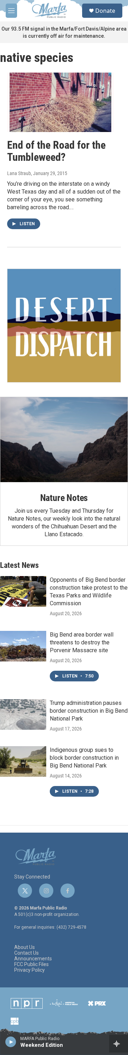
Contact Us (26, 953)
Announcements (33, 958)
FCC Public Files (31, 964)
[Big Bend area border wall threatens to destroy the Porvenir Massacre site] (23, 646)
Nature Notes (64, 497)
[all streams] (118, 1044)
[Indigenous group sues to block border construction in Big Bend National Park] (23, 761)
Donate (105, 10)
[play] (10, 1041)
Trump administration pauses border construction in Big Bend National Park (89, 711)
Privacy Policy (29, 970)
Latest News (19, 565)
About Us (24, 947)
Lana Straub (19, 173)
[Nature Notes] (64, 439)
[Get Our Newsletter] (64, 325)
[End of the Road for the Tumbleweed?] (60, 102)
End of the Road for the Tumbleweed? (56, 151)
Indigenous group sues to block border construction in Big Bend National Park (84, 758)
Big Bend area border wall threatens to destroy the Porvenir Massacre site (81, 642)
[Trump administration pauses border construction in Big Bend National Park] (23, 714)
